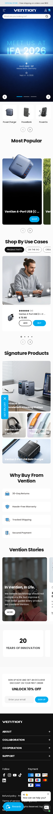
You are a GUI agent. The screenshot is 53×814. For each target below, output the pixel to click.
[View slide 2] (24, 336)
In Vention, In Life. (20, 587)
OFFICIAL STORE (11, 3)
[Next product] (30, 230)
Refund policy (9, 795)
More (10, 612)
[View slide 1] (21, 336)
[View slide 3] (28, 336)
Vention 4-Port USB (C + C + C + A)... (32, 314)
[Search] (46, 16)
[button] (39, 323)
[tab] (14, 249)
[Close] (5, 398)
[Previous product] (23, 230)
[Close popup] (48, 794)
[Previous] (4, 97)
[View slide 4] (32, 336)
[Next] (48, 97)
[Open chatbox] (46, 808)
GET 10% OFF (4, 409)
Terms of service (11, 800)
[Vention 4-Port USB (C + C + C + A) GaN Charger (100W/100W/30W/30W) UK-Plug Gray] (10, 317)
